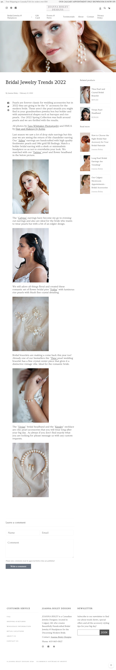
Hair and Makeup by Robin (30, 129)
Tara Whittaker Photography (43, 126)
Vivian (21, 426)
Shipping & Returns (16, 621)
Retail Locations (15, 631)
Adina (21, 140)
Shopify (63, 661)
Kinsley (59, 426)
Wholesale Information (19, 626)
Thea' (54, 358)
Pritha (53, 289)
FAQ (8, 616)
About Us (11, 636)
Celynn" (22, 218)
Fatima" (37, 152)
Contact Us (12, 641)
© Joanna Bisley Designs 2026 (20, 661)
